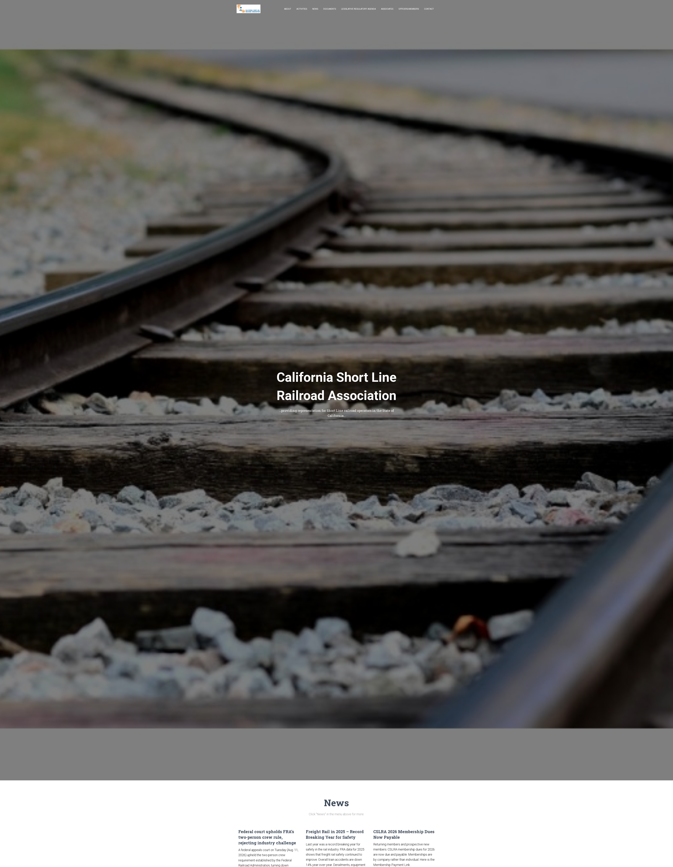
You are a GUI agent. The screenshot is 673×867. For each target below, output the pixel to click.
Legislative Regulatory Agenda (358, 9)
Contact (429, 9)
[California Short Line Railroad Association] (248, 9)
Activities (301, 9)
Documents (329, 9)
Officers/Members (409, 9)
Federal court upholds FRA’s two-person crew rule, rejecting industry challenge (267, 837)
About (287, 9)
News (315, 9)
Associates (387, 9)
